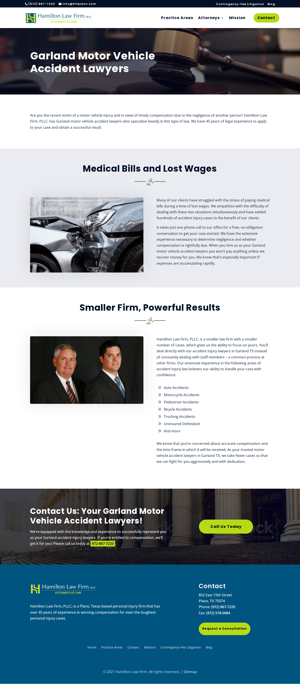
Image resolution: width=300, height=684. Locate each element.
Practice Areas (177, 18)
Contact (266, 18)
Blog (271, 4)
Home (91, 647)
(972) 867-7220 (223, 606)
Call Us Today (226, 526)
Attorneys (209, 18)
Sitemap (190, 671)
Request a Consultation (224, 628)
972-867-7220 (103, 543)
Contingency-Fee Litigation (240, 4)
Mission (237, 18)
